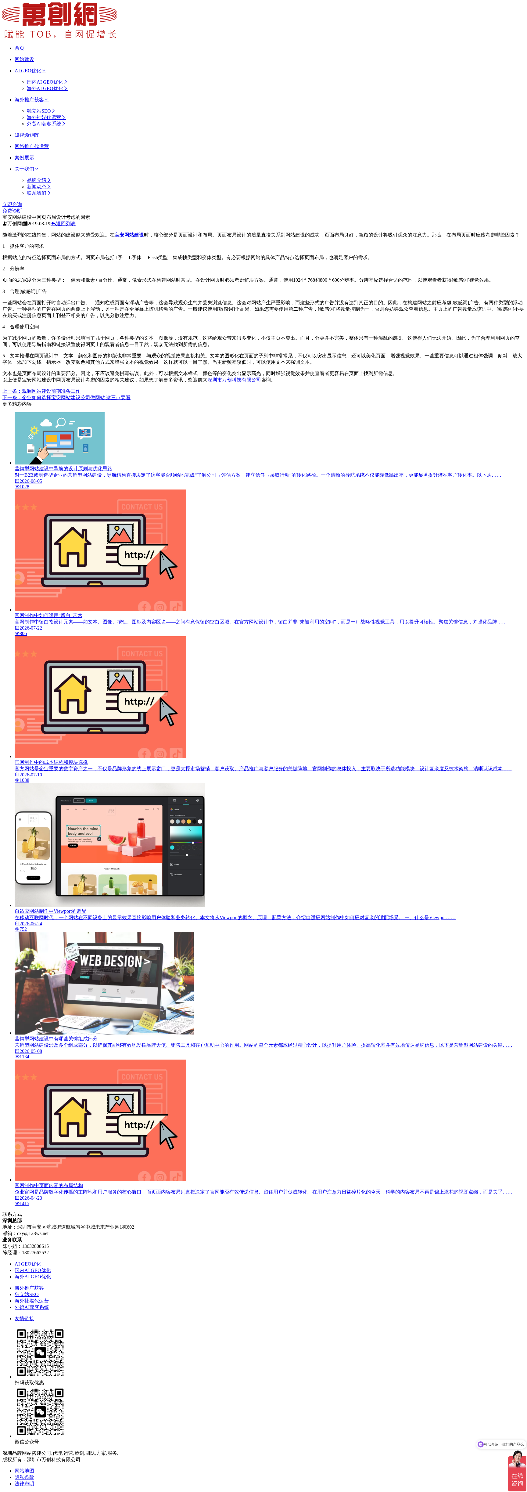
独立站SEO (39, 111)
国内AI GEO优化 (45, 82)
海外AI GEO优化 (45, 88)
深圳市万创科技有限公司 (234, 379)
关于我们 (24, 169)
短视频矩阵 (27, 135)
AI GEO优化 (28, 70)
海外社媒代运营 (44, 117)
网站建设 (24, 59)
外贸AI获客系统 (44, 123)
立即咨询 (12, 204)
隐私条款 (24, 1477)
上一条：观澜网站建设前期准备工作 (41, 391)
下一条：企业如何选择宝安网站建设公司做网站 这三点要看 (66, 397)
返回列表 (66, 223)
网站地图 (24, 1470)
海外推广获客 (29, 99)
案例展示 (24, 157)
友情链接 (24, 1318)
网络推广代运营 (32, 146)
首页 (19, 48)
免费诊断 (12, 210)
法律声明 (24, 1483)
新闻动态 (36, 186)
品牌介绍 (36, 180)
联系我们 (36, 193)
